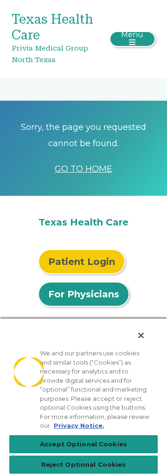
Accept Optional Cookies (83, 444)
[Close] (141, 335)
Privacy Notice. (79, 425)
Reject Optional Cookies (83, 464)
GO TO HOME (83, 169)
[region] (83, 396)
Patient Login (81, 261)
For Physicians (83, 294)
